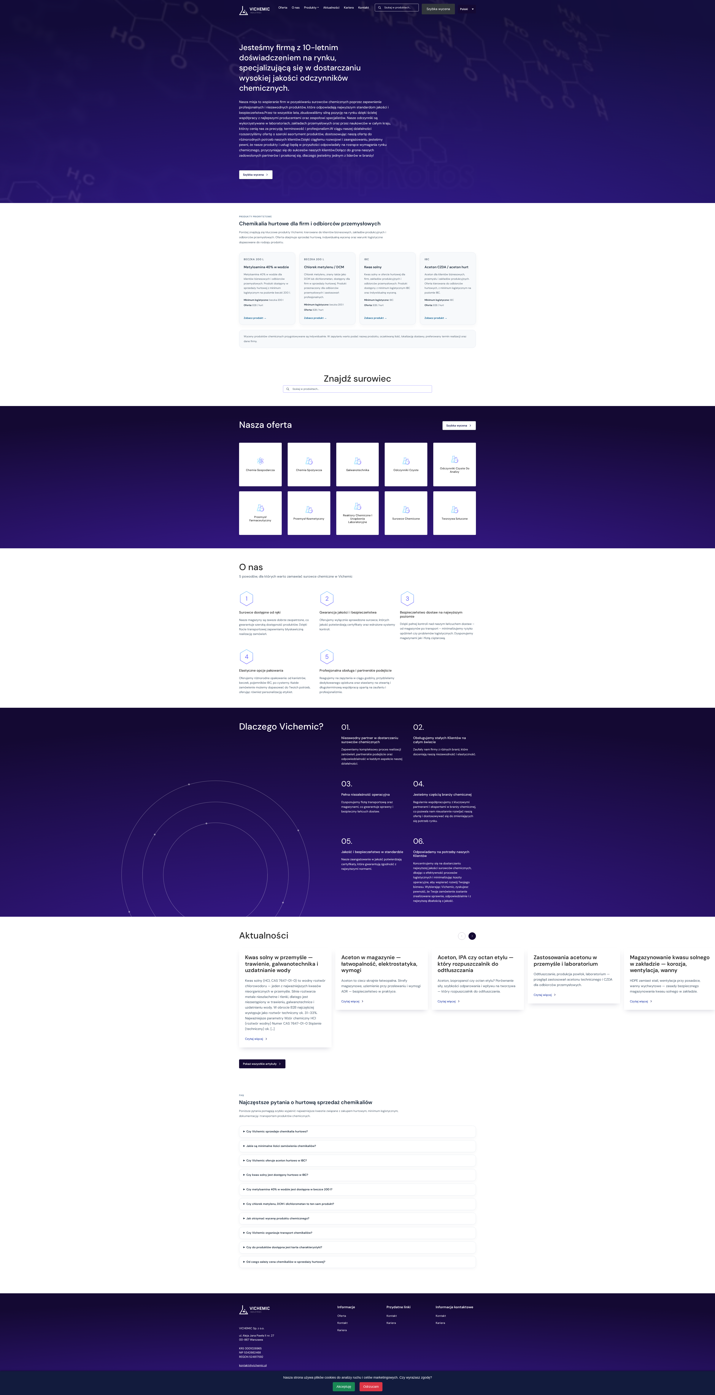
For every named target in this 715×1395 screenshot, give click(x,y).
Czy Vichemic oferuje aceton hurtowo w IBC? (276, 1160)
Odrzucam (371, 1386)
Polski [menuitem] (464, 9)
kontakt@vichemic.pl (253, 1365)
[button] (472, 936)
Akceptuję (343, 1386)
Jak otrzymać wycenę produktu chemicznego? (277, 1218)
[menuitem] (467, 9)
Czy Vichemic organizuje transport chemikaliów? (279, 1233)
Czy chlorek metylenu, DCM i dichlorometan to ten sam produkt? (290, 1204)
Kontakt (363, 7)
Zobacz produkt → (255, 318)
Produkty (310, 7)
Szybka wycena (438, 9)
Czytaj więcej (254, 1039)
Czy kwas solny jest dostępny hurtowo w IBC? (277, 1175)
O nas (296, 7)
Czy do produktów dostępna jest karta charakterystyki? (284, 1247)
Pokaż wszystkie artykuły (260, 1064)
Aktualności (331, 7)
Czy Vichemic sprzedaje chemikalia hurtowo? (277, 1131)
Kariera (349, 7)
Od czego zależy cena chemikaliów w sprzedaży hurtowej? (285, 1262)
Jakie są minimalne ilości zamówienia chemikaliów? (281, 1146)
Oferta (282, 7)
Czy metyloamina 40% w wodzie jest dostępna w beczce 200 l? (289, 1189)
